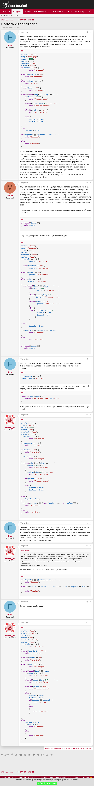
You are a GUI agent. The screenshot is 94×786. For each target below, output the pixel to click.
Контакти (31, 777)
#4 (90, 415)
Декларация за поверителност (61, 777)
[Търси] (90, 11)
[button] (48, 11)
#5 (90, 523)
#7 (90, 602)
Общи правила (42, 777)
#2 (90, 183)
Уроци (28, 11)
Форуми (17, 11)
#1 (90, 32)
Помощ (78, 777)
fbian (5, 27)
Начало (6, 11)
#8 (90, 622)
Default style (8, 777)
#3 (90, 359)
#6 (90, 546)
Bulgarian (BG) (21, 777)
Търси (16, 15)
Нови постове (6, 15)
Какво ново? (57, 11)
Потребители (40, 11)
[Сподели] (87, 32)
